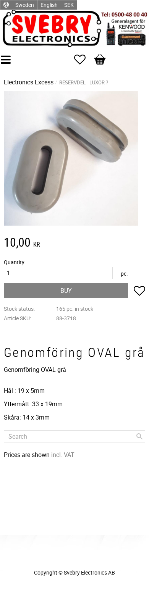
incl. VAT (62, 454)
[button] (83, 59)
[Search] (139, 436)
